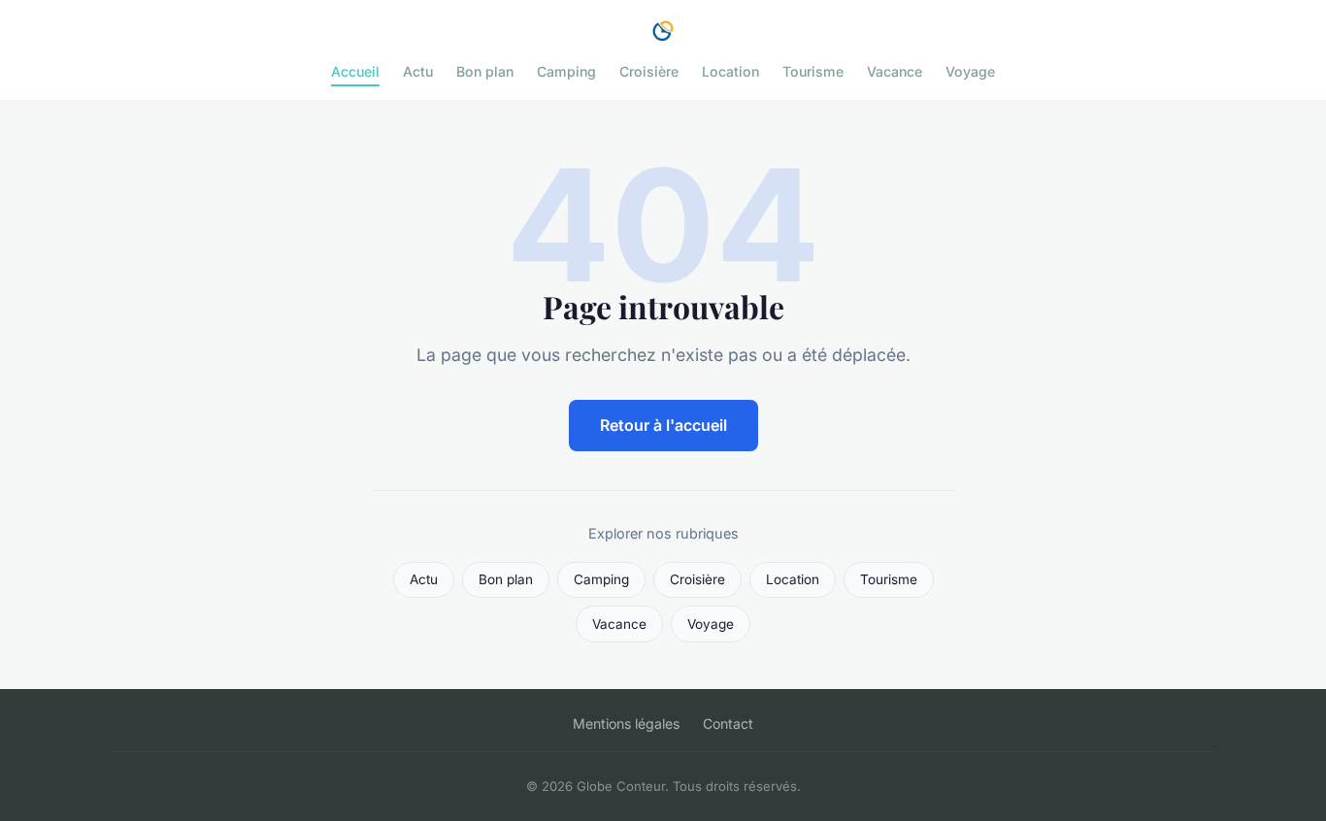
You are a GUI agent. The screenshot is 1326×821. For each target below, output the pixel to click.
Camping (566, 71)
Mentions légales (626, 723)
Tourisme (813, 71)
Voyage (970, 71)
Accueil (355, 71)
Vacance (894, 71)
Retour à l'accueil (663, 425)
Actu (418, 71)
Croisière (649, 71)
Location (730, 71)
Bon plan (485, 71)
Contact (728, 723)
